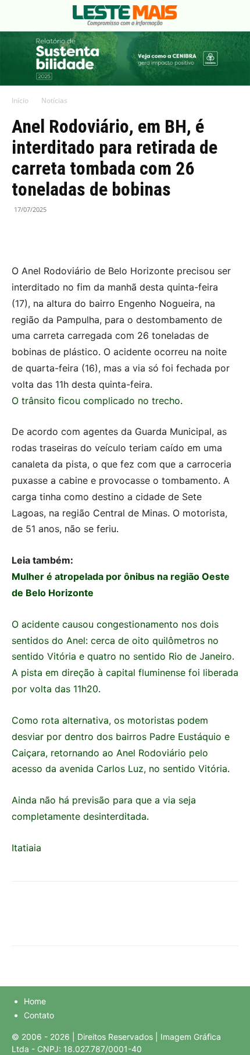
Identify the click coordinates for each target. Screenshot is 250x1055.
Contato (39, 1015)
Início (20, 100)
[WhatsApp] (76, 235)
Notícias (54, 100)
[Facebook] (23, 235)
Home (35, 1001)
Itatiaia (26, 848)
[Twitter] (50, 235)
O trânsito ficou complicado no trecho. (97, 400)
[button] (19, 15)
